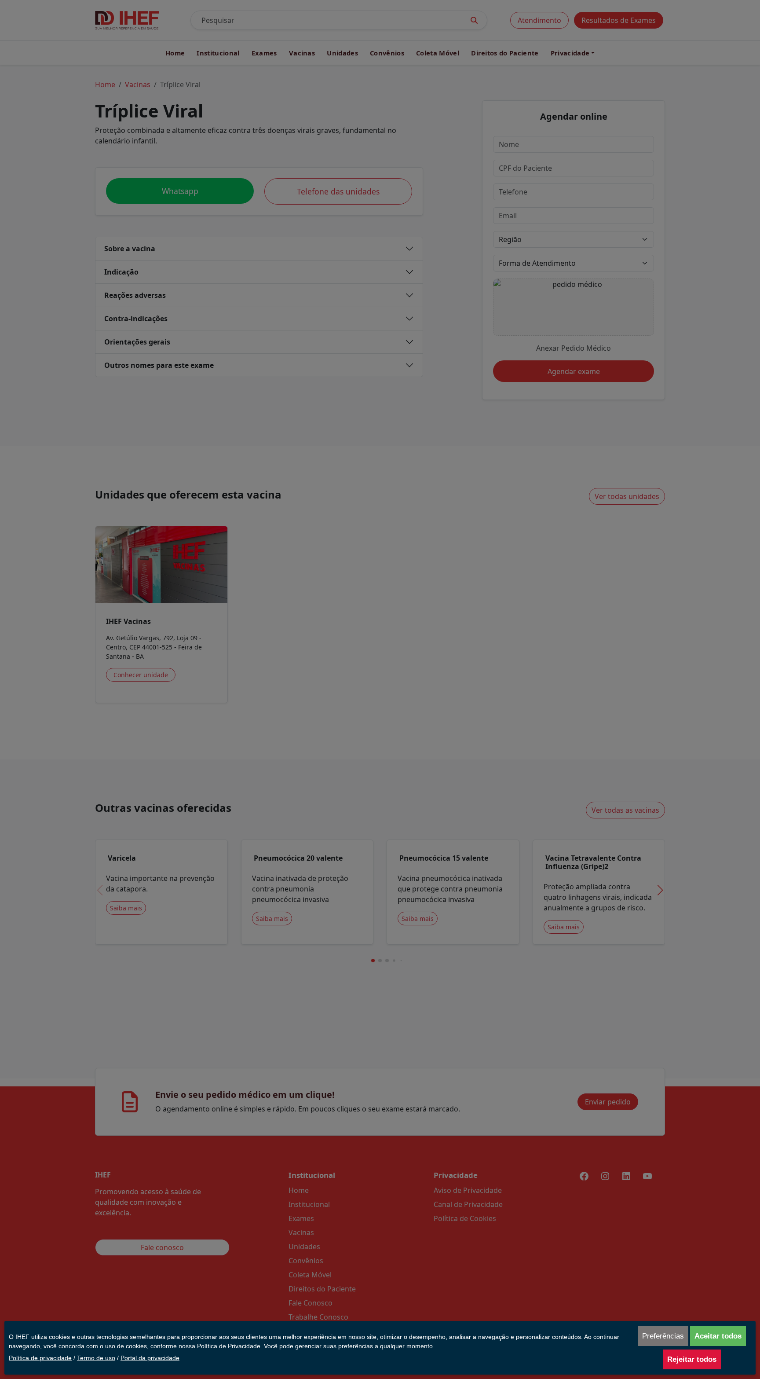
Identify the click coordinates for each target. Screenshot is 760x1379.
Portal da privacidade (150, 1357)
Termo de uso (96, 1357)
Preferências (663, 1336)
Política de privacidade (40, 1357)
